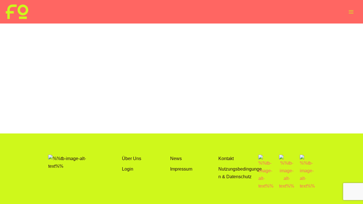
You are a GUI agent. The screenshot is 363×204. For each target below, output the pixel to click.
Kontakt (226, 158)
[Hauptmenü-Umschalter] (351, 11)
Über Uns (131, 158)
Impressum (181, 168)
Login (127, 168)
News (176, 158)
